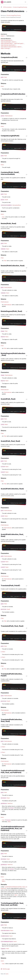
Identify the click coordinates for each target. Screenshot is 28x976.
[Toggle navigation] (25, 2)
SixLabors (9, 15)
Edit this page (6, 969)
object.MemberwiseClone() (8, 45)
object (2, 36)
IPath (5, 77)
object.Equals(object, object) (8, 42)
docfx (7, 973)
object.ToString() (5, 48)
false (9, 821)
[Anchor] (12, 53)
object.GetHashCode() (6, 43)
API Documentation (7, 7)
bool (2, 214)
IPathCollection (9, 115)
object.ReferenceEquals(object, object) (11, 46)
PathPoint (10, 803)
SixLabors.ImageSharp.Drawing (20, 7)
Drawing (19, 15)
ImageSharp (14, 15)
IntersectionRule (16, 205)
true (3, 217)
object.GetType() (18, 43)
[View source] (26, 11)
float (2, 86)
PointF (6, 199)
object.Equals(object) (6, 40)
